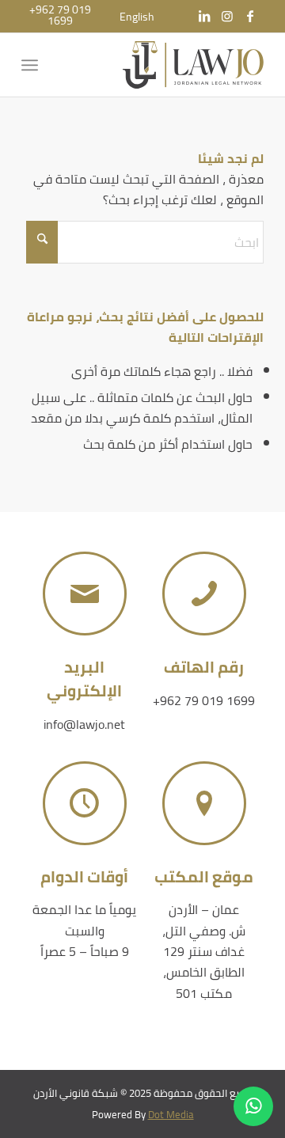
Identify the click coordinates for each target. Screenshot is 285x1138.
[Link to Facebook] (250, 16)
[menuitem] (137, 16)
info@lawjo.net (84, 724)
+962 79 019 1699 (204, 700)
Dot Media (171, 1114)
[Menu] (32, 65)
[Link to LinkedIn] (204, 16)
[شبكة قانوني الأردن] (167, 65)
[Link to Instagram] (227, 16)
